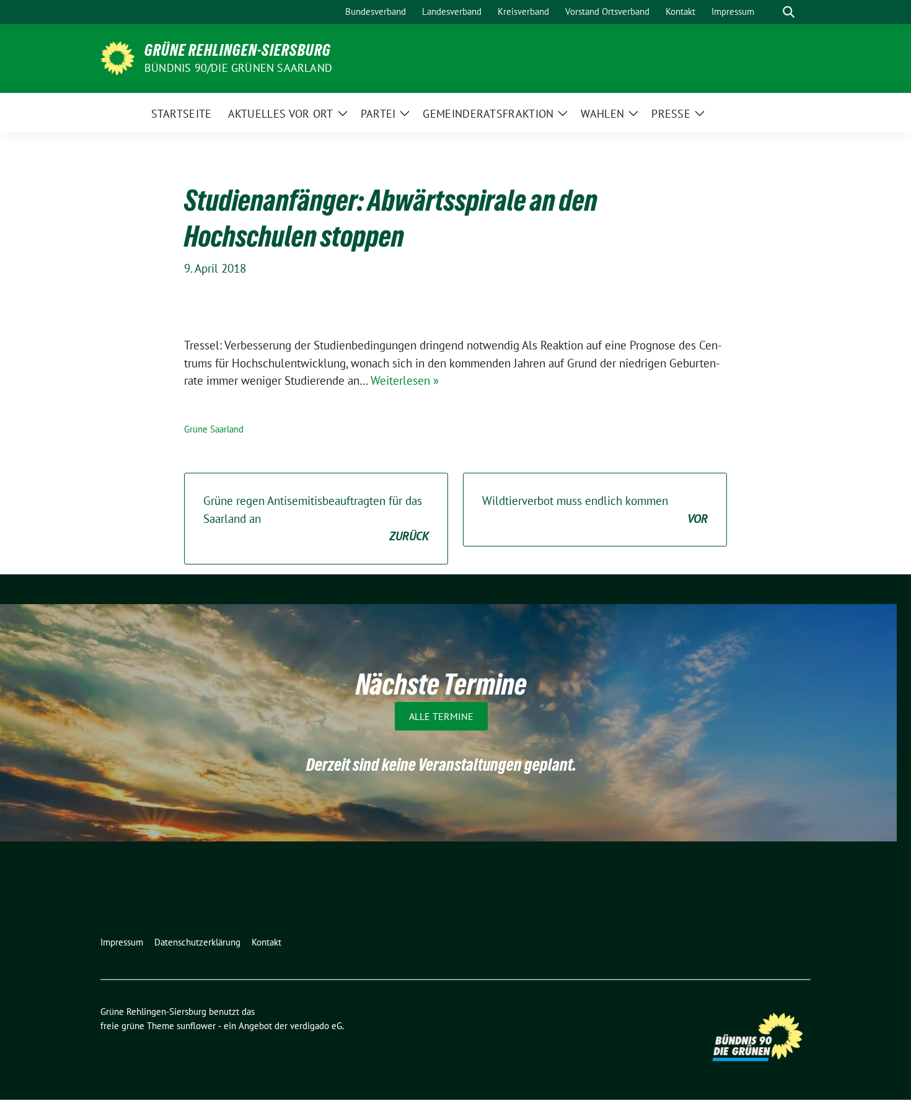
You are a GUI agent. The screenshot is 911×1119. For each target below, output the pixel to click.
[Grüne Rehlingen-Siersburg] (117, 57)
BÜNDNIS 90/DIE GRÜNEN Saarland (238, 68)
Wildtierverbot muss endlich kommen (595, 509)
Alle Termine (441, 716)
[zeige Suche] (789, 12)
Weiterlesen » (405, 380)
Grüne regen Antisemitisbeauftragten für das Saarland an (316, 518)
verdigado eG (316, 1026)
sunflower (196, 1026)
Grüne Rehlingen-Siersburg (237, 50)
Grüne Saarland (214, 429)
